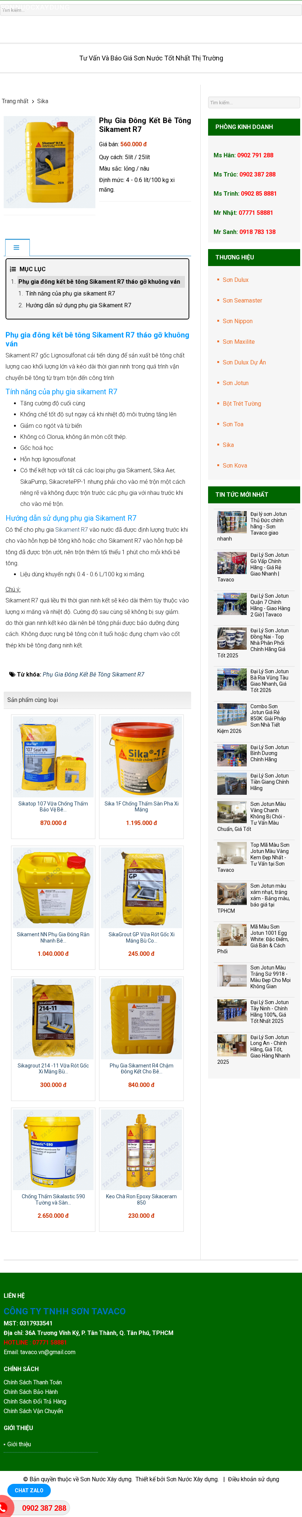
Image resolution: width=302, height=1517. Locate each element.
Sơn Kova (235, 465)
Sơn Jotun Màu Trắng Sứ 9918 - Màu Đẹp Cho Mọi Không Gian (270, 977)
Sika (228, 444)
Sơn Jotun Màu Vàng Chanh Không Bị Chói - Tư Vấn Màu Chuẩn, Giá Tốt (251, 816)
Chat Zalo (29, 1490)
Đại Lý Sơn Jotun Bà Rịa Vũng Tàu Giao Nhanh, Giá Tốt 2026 (269, 680)
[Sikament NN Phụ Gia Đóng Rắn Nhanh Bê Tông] (53, 887)
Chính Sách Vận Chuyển (33, 1411)
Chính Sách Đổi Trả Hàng (36, 1401)
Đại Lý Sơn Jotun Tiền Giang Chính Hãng (269, 782)
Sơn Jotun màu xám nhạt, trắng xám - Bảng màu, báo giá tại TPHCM (253, 898)
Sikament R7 (71, 529)
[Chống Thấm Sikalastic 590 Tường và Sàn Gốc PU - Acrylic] (53, 1149)
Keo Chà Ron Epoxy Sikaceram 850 (141, 1199)
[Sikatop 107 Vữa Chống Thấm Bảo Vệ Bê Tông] (53, 756)
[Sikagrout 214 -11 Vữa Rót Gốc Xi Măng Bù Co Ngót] (53, 1018)
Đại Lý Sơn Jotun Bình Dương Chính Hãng (269, 753)
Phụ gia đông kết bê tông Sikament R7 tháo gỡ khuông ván (99, 281)
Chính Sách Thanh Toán (33, 1382)
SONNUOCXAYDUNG (35, 7)
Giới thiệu (19, 1444)
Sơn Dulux (236, 279)
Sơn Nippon (238, 321)
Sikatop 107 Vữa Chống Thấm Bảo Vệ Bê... (53, 807)
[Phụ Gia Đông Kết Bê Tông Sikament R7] (49, 161)
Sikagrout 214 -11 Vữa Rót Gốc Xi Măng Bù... (53, 1069)
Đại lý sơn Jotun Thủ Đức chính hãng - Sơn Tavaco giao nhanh (252, 526)
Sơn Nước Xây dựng (105, 1479)
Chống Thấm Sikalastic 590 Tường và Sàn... (53, 1199)
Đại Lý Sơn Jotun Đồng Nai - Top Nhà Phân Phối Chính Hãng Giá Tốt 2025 (253, 643)
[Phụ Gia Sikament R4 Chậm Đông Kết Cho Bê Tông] (141, 1018)
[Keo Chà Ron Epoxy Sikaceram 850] (141, 1149)
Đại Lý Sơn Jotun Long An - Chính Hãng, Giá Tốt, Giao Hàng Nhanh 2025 (253, 1049)
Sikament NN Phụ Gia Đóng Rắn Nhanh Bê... (53, 937)
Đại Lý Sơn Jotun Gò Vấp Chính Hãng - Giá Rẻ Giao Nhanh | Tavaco (253, 567)
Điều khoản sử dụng (253, 1479)
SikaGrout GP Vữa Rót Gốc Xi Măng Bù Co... (142, 937)
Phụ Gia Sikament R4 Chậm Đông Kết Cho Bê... (141, 1069)
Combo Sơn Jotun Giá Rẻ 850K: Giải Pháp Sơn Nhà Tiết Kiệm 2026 (251, 718)
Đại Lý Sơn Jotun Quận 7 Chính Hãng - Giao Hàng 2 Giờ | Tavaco (270, 605)
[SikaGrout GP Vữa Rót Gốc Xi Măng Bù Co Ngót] (141, 887)
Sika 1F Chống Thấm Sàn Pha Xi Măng (142, 807)
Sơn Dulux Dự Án (244, 362)
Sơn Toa (233, 424)
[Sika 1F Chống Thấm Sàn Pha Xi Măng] (141, 756)
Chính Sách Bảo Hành (31, 1391)
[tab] (17, 248)
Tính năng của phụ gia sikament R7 (70, 293)
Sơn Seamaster (242, 300)
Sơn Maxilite (239, 341)
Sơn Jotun (236, 383)
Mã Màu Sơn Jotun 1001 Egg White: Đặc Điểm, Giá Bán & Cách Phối (253, 939)
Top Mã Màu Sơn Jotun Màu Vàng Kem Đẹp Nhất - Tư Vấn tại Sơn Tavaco (253, 857)
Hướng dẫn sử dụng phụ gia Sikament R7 (78, 305)
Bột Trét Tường (242, 403)
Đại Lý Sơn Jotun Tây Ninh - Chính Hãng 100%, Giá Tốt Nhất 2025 (269, 1011)
